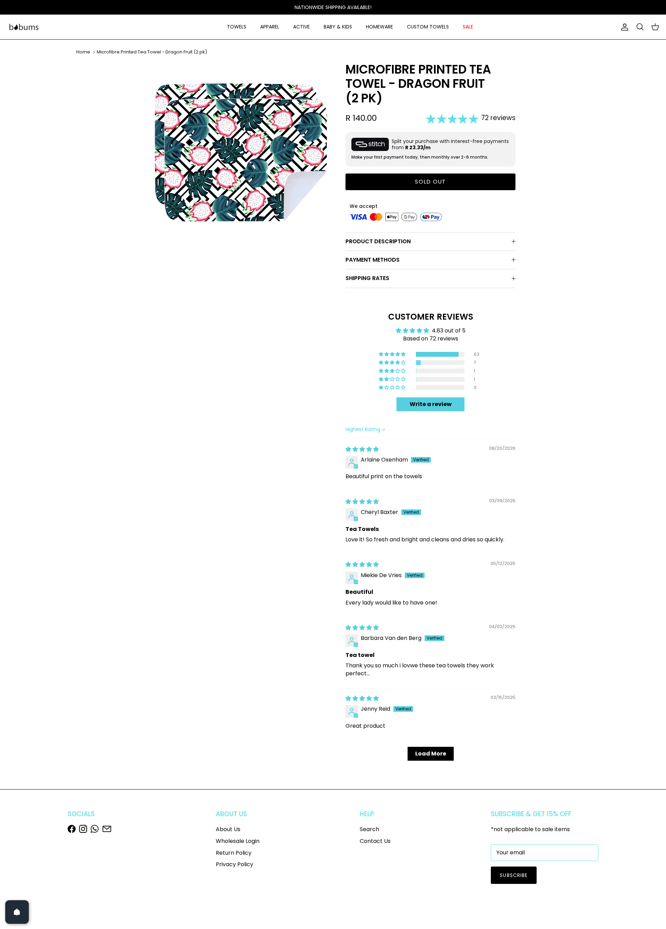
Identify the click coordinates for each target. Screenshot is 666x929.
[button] (393, 354)
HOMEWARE (379, 26)
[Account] (623, 27)
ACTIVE (301, 26)
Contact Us (375, 841)
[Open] (17, 912)
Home (83, 52)
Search (369, 829)
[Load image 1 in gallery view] (240, 152)
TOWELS (236, 26)
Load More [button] (430, 754)
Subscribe (514, 875)
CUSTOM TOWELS (428, 26)
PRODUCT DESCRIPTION (378, 241)
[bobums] (24, 27)
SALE (468, 26)
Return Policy (233, 853)
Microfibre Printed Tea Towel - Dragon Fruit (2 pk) (152, 52)
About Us (228, 829)
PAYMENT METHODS (372, 260)
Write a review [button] (431, 404)
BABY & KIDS (338, 26)
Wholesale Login (237, 841)
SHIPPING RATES (367, 278)
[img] (362, 449)
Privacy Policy (234, 864)
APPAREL (269, 26)
